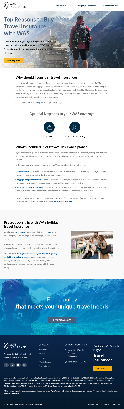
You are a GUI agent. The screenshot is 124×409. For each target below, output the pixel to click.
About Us (43, 349)
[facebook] (6, 365)
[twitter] (12, 365)
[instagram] (24, 365)
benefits (57, 201)
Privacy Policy (44, 366)
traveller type (19, 232)
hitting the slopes (24, 253)
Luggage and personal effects (29, 179)
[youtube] (18, 365)
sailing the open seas (41, 253)
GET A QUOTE (14, 60)
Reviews (42, 353)
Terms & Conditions (112, 404)
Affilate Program (45, 362)
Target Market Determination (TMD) (66, 386)
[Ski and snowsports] (74, 127)
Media (41, 358)
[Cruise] (49, 127)
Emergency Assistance (86, 5)
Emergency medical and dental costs (32, 187)
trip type (47, 232)
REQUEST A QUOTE (62, 320)
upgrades (69, 201)
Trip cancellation (24, 171)
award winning (34, 102)
